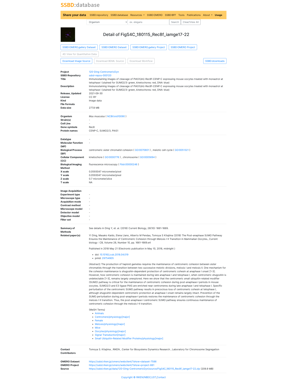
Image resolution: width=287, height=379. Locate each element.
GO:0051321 (181, 149)
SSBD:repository (99, 14)
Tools (181, 14)
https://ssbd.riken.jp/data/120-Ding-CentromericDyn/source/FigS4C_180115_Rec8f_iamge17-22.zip (144, 368)
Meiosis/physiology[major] (110, 324)
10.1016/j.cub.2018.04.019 (114, 254)
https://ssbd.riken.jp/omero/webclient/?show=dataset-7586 (123, 361)
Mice (97, 327)
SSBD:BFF (170, 14)
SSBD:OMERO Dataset (114, 47)
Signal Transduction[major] (110, 334)
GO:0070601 (142, 149)
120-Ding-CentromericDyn (104, 71)
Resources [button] (136, 14)
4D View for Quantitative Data (79, 54)
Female (99, 320)
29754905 (108, 258)
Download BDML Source (110, 60)
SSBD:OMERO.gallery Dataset (79, 47)
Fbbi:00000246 (128, 164)
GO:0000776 (112, 157)
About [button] (207, 14)
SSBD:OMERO (154, 14)
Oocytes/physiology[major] (110, 331)
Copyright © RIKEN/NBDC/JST (138, 377)
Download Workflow (141, 60)
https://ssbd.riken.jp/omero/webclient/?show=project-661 (121, 365)
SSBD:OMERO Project (183, 47)
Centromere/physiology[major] (112, 316)
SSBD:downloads (215, 60)
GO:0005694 (147, 157)
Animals (99, 313)
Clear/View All (191, 22)
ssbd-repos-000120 (100, 75)
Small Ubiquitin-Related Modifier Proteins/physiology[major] (129, 338)
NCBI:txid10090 (116, 116)
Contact (161, 377)
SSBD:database (119, 14)
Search (175, 22)
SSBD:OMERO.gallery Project (148, 47)
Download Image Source (76, 60)
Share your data (74, 15)
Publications (194, 14)
